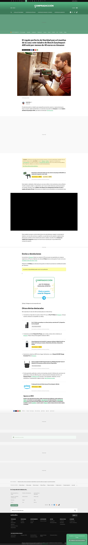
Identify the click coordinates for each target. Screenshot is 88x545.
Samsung (12, 499)
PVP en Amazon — (36, 386)
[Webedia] (14, 515)
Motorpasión (52, 520)
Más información (45, 543)
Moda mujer (36, 496)
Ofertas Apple (28, 485)
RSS (57, 505)
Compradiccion (62, 524)
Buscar (75, 510)
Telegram (70, 12)
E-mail (37, 50)
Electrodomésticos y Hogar (14, 494)
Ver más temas (14, 505)
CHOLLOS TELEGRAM (18, 12)
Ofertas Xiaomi (22, 485)
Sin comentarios (27, 49)
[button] (28, 102)
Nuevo (74, 7)
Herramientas (37, 410)
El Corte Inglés (22, 32)
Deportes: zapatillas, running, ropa (14, 497)
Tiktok (77, 12)
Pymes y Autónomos (73, 522)
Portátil (53, 32)
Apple (23, 499)
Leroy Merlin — (47, 176)
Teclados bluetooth (66, 485)
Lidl (57, 32)
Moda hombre (25, 496)
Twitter (72, 12)
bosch (48, 410)
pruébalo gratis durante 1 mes (29, 260)
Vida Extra (22, 522)
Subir (74, 515)
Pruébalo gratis (35, 376)
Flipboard (35, 50)
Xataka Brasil (13, 536)
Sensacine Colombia (33, 536)
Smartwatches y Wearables (37, 494)
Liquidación (34, 32)
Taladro (43, 410)
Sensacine (32, 520)
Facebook (74, 12)
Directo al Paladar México (43, 536)
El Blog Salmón (72, 520)
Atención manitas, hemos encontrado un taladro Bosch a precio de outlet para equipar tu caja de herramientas (36, 481)
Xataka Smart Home (14, 525)
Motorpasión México (53, 535)
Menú (13, 7)
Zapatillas (28, 32)
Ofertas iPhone (43, 485)
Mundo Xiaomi (13, 527)
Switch (12, 502)
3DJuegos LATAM (24, 535)
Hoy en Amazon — (36, 176)
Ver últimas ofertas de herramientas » (30, 166)
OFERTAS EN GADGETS (60, 12)
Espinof (31, 522)
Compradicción (44, 6)
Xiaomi (49, 32)
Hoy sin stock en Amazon (36, 326)
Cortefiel (60, 32)
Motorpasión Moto (53, 522)
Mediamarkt (40, 32)
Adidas (65, 32)
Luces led (73, 485)
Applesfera (13, 524)
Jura (23, 502)
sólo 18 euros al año (50, 378)
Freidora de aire (59, 485)
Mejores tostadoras (50, 485)
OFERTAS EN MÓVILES (30, 12)
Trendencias (62, 520)
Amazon (45, 32)
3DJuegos (22, 520)
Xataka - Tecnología (30, 410)
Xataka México (13, 535)
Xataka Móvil (13, 522)
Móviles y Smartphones (26, 493)
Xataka (12, 520)
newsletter (34, 402)
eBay (35, 499)
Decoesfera (62, 522)
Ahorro (35, 502)
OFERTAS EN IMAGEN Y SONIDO (45, 12)
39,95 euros (50, 110)
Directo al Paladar (43, 520)
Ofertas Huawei (36, 485)
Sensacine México (33, 535)
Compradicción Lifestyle (44, 162)
